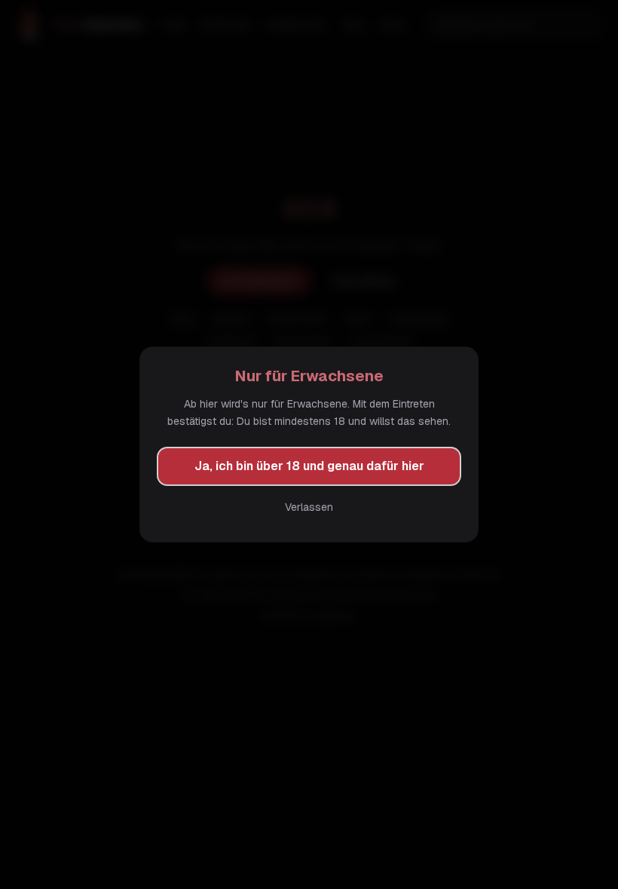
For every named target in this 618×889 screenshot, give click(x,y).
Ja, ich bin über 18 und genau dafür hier (309, 466)
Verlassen (309, 507)
